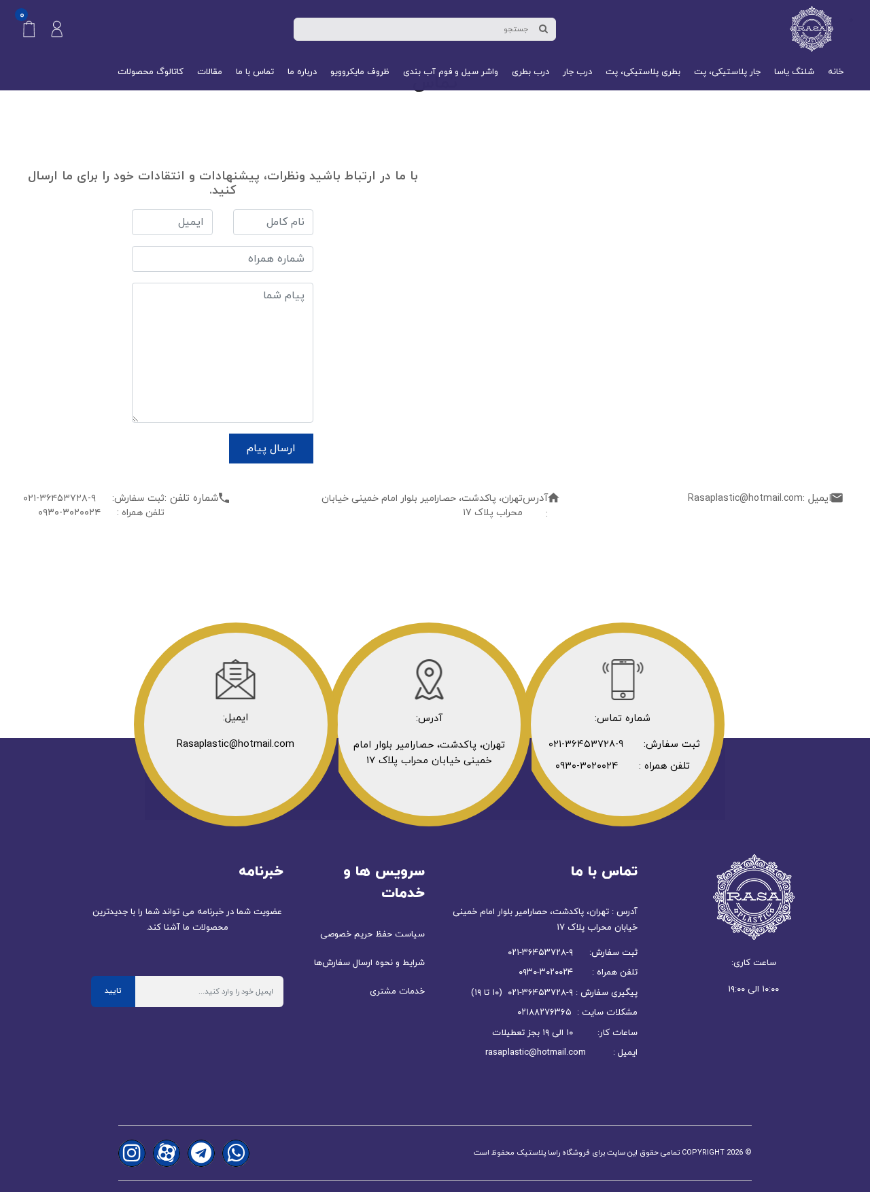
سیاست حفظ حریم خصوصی (372, 934)
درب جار (577, 72)
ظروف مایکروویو (359, 72)
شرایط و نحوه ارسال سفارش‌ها (369, 963)
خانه (835, 72)
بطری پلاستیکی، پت (643, 72)
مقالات (209, 72)
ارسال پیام (271, 448)
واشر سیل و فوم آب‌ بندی (450, 72)
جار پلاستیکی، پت (727, 72)
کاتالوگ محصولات (151, 72)
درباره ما (302, 72)
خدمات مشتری (397, 991)
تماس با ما (255, 72)
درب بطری (530, 72)
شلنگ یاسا (794, 72)
